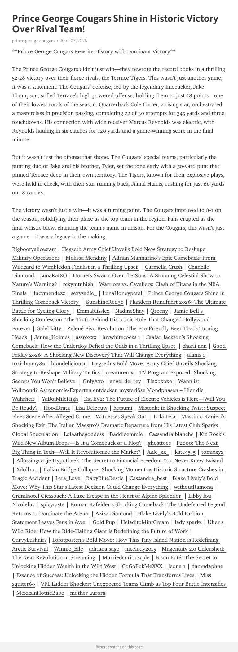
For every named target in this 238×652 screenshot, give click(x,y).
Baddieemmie (126, 434)
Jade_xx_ (158, 451)
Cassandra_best (148, 478)
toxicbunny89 (28, 363)
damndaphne (207, 566)
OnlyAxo (93, 381)
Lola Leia (164, 416)
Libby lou (199, 495)
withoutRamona (193, 486)
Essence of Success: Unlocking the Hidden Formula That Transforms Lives (105, 575)
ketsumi (122, 407)
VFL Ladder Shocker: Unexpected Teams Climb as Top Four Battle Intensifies (134, 583)
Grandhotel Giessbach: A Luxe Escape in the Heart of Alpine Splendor (97, 495)
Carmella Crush (163, 266)
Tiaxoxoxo (159, 381)
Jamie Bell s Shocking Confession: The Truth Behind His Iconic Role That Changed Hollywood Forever (111, 319)
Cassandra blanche (171, 434)
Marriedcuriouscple (126, 557)
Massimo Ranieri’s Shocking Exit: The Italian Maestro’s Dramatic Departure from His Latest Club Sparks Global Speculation (119, 425)
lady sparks (188, 522)
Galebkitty (49, 328)
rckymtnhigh (78, 284)
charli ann (195, 345)
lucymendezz (49, 293)
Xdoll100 (26, 469)
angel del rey (125, 381)
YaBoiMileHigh (60, 398)
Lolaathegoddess (84, 434)
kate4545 (185, 451)
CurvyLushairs (29, 539)
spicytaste (52, 504)
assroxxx (86, 337)
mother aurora (87, 592)
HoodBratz (57, 407)
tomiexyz (212, 451)
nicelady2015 (140, 548)
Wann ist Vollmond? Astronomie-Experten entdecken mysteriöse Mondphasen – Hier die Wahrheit (108, 390)
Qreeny (159, 310)
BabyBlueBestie (105, 478)
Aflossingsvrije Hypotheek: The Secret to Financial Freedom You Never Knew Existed (120, 460)
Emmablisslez (93, 310)
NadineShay (129, 310)
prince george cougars (33, 40)
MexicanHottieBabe (40, 592)
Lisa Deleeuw (92, 407)
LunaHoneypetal (122, 293)
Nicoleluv (23, 504)
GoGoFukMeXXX (142, 566)
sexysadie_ (84, 293)
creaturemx (119, 372)
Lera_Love (67, 478)
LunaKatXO (53, 275)
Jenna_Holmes (52, 337)
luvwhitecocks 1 (121, 337)
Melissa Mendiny (86, 257)
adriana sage (104, 548)
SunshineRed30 (105, 301)
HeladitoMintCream (145, 522)
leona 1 (177, 566)
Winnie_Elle (68, 548)
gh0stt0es (159, 442)
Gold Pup (104, 522)
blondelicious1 (68, 363)
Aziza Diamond (113, 513)
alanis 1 (196, 354)
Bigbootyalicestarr (34, 249)
